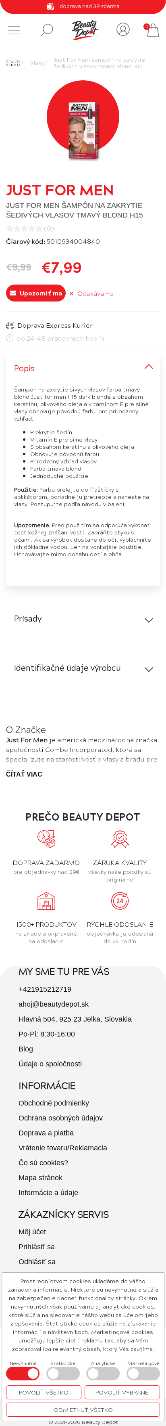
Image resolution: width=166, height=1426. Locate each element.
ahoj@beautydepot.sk (54, 1004)
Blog (26, 1049)
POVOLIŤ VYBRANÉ (122, 1392)
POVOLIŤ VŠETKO (43, 1392)
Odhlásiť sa (37, 1262)
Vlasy (37, 62)
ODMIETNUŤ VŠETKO (83, 1409)
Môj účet (32, 1232)
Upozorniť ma (40, 293)
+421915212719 (45, 989)
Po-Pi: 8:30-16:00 (47, 1034)
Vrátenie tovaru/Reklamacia (63, 1148)
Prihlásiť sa (37, 1247)
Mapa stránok (40, 1178)
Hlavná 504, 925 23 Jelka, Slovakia (75, 1019)
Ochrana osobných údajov (61, 1118)
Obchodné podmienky (54, 1103)
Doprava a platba (46, 1133)
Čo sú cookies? (43, 1163)
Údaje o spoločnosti (50, 1064)
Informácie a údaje (48, 1193)
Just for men (60, 189)
